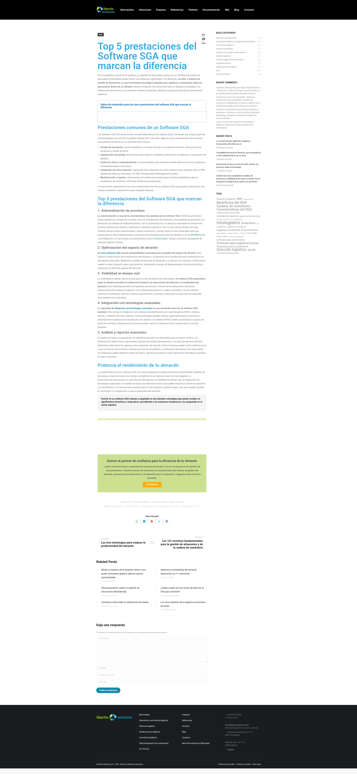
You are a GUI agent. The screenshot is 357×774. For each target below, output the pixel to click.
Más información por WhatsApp (195, 743)
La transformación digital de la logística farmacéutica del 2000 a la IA (233, 142)
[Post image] (97, 570)
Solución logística (187, 506)
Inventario (175, 506)
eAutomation (161, 238)
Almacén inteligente (226, 199)
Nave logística (221, 233)
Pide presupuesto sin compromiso (153, 743)
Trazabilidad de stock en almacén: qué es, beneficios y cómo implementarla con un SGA (238, 154)
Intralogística (164, 506)
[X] (159, 521)
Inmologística (237, 219)
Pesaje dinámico (233, 233)
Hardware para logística (149, 732)
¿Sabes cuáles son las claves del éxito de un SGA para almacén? (182, 590)
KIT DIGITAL (144, 749)
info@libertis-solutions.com (237, 725)
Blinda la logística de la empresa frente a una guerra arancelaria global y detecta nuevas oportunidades (123, 573)
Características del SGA (150, 506)
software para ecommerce (231, 239)
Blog (184, 732)
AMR (239, 198)
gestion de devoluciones (250, 216)
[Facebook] (166, 521)
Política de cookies (244, 764)
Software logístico (147, 726)
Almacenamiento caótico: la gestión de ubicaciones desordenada (120, 590)
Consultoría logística (227, 216)
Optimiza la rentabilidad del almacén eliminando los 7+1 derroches (179, 571)
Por (142, 502)
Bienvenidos (144, 715)
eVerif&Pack (196, 235)
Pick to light (252, 233)
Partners (186, 726)
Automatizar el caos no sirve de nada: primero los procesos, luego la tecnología (237, 165)
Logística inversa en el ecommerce (237, 230)
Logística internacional (236, 227)
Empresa (186, 715)
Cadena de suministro (233, 206)
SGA (100, 35)
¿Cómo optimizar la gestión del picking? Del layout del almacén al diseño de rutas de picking (237, 115)
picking (243, 233)
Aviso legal (257, 764)
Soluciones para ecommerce (232, 246)
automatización (118, 506)
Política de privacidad (226, 764)
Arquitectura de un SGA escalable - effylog (234, 97)
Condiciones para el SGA (228, 213)
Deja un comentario (176, 502)
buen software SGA (110, 253)
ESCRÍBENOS (152, 484)
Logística (221, 226)
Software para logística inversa (237, 243)
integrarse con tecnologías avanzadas (134, 308)
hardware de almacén (224, 219)
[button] (202, 106)
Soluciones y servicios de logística (153, 720)
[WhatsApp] (136, 521)
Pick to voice (222, 236)
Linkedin (230, 749)
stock (197, 506)
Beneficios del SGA (132, 506)
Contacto (186, 737)
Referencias (187, 720)
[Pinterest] (151, 521)
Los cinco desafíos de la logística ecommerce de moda (183, 604)
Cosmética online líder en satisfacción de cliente (125, 602)
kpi (258, 223)
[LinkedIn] (144, 521)
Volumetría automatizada (228, 253)
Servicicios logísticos (236, 237)
